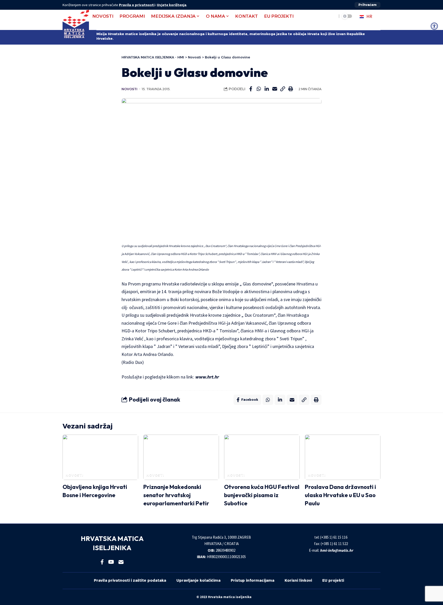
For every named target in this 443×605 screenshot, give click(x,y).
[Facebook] (102, 562)
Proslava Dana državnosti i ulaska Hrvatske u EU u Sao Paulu (340, 495)
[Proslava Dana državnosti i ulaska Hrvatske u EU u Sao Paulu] (342, 457)
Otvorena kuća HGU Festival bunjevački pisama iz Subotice (261, 495)
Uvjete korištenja (171, 5)
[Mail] (121, 562)
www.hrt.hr (207, 377)
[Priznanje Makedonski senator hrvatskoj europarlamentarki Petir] (181, 457)
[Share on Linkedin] (266, 89)
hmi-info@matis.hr (336, 550)
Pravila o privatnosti (137, 5)
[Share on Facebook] (250, 89)
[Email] (274, 89)
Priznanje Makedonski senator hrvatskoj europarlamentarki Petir (176, 495)
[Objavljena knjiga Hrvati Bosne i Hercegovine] (100, 457)
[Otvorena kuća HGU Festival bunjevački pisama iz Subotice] (262, 457)
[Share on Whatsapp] (258, 89)
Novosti (129, 89)
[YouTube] (111, 562)
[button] (367, 5)
